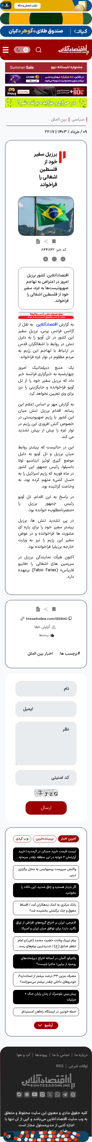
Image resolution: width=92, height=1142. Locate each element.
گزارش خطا (42, 627)
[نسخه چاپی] (38, 241)
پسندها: (44, 635)
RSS (60, 1066)
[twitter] (50, 1094)
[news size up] (46, 259)
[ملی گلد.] (46, 18)
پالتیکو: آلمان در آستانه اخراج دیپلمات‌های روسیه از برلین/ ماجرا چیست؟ (48, 961)
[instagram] (42, 1094)
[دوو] (46, 67)
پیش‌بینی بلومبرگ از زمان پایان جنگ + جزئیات (50, 996)
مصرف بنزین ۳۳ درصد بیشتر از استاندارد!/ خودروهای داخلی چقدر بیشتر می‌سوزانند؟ (47, 979)
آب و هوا (23, 1055)
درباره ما (81, 1055)
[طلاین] (46, 79)
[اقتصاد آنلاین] (73, 49)
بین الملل (59, 119)
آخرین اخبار (68, 838)
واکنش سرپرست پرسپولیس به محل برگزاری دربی (47, 872)
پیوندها (41, 1055)
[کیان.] (46, 31)
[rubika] (27, 1094)
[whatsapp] (57, 1094)
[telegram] (65, 1094)
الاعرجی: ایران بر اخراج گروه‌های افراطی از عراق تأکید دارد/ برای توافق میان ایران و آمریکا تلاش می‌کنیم (46, 926)
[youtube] (34, 1094)
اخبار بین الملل (40, 653)
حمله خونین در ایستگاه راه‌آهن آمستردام (49, 1011)
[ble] (19, 1094)
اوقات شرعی (78, 1066)
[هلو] (46, 315)
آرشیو (48, 1025)
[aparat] (73, 1094)
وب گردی (22, 838)
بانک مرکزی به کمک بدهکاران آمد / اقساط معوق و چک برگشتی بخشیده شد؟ (48, 907)
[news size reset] (54, 259)
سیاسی (78, 119)
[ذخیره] (53, 241)
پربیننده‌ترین (45, 838)
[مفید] (46, 1136)
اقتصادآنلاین (46, 324)
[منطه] (46, 91)
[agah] (46, 5)
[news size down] (63, 259)
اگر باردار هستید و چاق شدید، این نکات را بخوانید (48, 890)
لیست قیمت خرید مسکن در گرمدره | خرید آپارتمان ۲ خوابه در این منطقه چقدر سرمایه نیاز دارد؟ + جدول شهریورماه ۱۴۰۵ (47, 855)
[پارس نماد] (46, 103)
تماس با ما (61, 1055)
